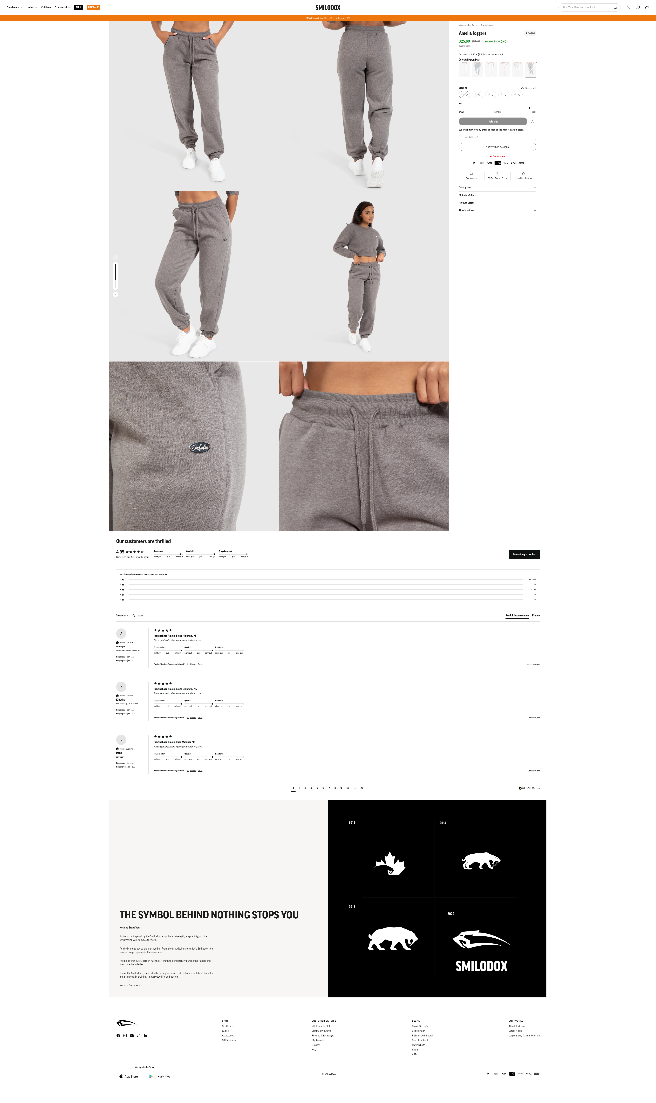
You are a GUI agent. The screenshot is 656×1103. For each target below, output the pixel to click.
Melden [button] (193, 664)
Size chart (530, 88)
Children (46, 7)
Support (316, 1045)
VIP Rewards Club (321, 1026)
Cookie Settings (420, 1026)
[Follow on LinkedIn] (146, 1036)
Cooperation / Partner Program (524, 1035)
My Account (318, 1040)
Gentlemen (13, 7)
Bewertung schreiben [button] (524, 554)
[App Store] (130, 1076)
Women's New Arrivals (469, 25)
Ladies (30, 7)
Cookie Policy (419, 1031)
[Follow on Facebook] (118, 1036)
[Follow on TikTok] (139, 1036)
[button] (293, 788)
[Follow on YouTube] (132, 1036)
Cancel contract (420, 1040)
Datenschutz (418, 1045)
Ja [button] (188, 664)
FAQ (314, 1049)
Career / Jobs (515, 1031)
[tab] (517, 616)
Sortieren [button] (121, 615)
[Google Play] (159, 1076)
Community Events (321, 1031)
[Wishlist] (532, 121)
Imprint (415, 1049)
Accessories (228, 1035)
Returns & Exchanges (323, 1035)
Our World (61, 7)
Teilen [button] (200, 664)
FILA (78, 7)
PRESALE (93, 7)
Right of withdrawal (422, 1035)
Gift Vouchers (229, 1040)
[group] (134, 552)
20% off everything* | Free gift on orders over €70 (328, 18)
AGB (414, 1054)
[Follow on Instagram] (125, 1036)
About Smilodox (517, 1026)
